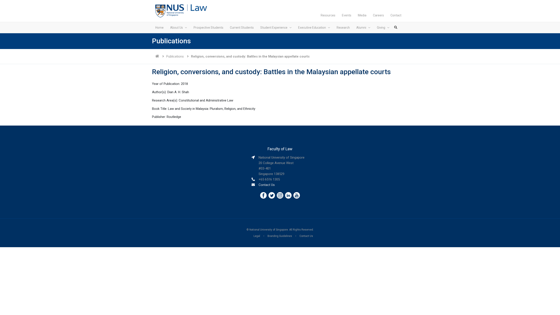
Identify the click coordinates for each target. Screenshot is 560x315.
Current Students (242, 27)
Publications (175, 56)
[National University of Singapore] (169, 11)
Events (346, 15)
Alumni (361, 27)
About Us (176, 27)
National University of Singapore (268, 229)
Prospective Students (208, 27)
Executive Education (312, 27)
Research (343, 27)
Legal (257, 236)
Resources (328, 15)
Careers (378, 15)
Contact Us (267, 185)
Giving (381, 27)
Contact (395, 15)
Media (362, 15)
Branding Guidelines (280, 236)
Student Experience (273, 27)
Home (159, 27)
